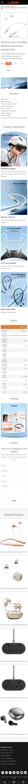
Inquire (8, 70)
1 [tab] (10, 36)
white (8, 63)
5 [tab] (16, 36)
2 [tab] (11, 36)
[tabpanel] (14, 26)
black (15, 63)
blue (22, 63)
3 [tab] (13, 36)
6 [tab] (17, 36)
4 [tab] (14, 36)
